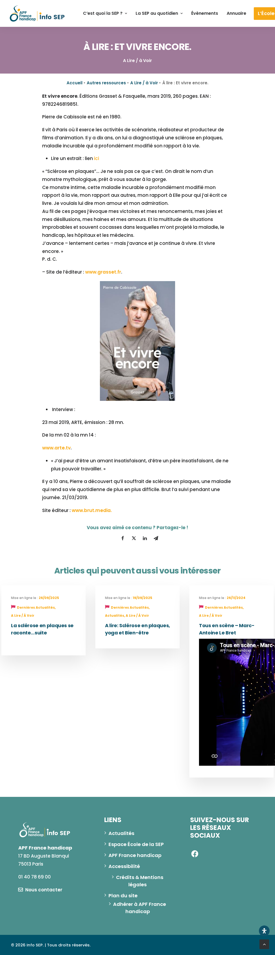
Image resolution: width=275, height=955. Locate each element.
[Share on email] (156, 538)
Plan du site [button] (123, 895)
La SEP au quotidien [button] (157, 13)
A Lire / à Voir (144, 83)
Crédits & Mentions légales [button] (140, 881)
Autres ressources (106, 83)
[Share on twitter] (134, 538)
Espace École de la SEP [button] (136, 844)
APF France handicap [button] (134, 855)
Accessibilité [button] (124, 866)
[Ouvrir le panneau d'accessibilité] (264, 930)
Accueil (74, 83)
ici (96, 158)
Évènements (204, 13)
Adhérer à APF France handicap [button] (140, 908)
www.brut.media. (92, 510)
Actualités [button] (121, 833)
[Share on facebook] (123, 538)
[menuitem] (105, 13)
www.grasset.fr (103, 272)
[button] (40, 890)
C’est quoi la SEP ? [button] (102, 13)
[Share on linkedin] (145, 538)
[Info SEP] (37, 13)
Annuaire (236, 13)
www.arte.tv (56, 448)
